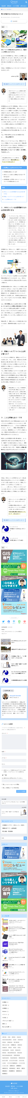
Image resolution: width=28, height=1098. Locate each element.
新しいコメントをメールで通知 (11, 784)
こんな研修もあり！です (10, 199)
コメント (5, 733)
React (19, 1052)
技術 (4, 1023)
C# (14, 1039)
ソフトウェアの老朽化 (12, 1063)
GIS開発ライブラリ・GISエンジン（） (13, 825)
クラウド (21, 1060)
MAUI (4, 1052)
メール (4, 757)
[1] (14, 608)
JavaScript (5, 1050)
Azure (19, 1037)
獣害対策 (19, 1070)
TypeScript (5, 1057)
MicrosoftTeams (12, 1052)
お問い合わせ (23, 6)
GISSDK (9, 1042)
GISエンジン (12, 631)
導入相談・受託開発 (7, 831)
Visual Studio (13, 1057)
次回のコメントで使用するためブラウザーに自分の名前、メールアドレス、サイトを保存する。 (15, 771)
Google (4, 1047)
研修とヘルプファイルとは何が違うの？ (14, 196)
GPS (9, 1047)
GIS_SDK (4, 631)
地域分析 (5, 1068)
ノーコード (22, 1063)
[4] (14, 582)
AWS (13, 1037)
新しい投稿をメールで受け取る (11, 787)
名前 (3, 751)
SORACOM (17, 1055)
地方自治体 (12, 1068)
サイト (3, 764)
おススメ (4, 633)
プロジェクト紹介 (7, 1020)
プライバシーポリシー (13, 1090)
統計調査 (4, 1073)
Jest (12, 1050)
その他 (5, 1017)
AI (9, 1037)
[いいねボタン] (3, 27)
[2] (14, 556)
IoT (19, 1047)
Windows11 (22, 1057)
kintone (5, 1011)
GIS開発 (19, 631)
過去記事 (4, 6)
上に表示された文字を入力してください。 (13, 778)
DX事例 (5, 1002)
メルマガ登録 (16, 6)
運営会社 (9, 6)
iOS (14, 1047)
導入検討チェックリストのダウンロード (14, 84)
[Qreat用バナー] (14, 569)
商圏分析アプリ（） (9, 828)
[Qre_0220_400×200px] (14, 595)
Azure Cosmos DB (6, 1039)
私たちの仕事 (6, 1026)
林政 (18, 1068)
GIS (4, 1042)
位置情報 (18, 1065)
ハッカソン (5, 1065)
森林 (23, 1068)
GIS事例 (5, 1008)
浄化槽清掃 (12, 1070)
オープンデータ (13, 1060)
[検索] (25, 838)
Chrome (20, 1039)
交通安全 (12, 1065)
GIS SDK (10, 627)
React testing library (7, 1055)
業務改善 (4, 1070)
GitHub (20, 1044)
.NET (4, 1037)
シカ (3, 1063)
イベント (5, 1014)
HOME (14, 1083)
